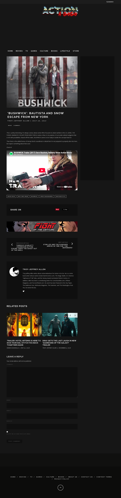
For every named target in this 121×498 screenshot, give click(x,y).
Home (10, 51)
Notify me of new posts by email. (19, 434)
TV (27, 51)
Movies (19, 51)
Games (34, 51)
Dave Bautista (60, 196)
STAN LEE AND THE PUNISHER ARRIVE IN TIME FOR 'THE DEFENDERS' (58, 246)
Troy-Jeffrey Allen (18, 121)
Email (9, 410)
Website (9, 421)
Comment (10, 364)
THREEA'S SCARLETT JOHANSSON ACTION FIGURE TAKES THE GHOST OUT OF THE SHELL (24, 248)
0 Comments (17, 125)
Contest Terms (104, 477)
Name (9, 400)
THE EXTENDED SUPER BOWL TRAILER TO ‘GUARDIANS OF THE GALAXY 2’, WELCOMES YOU (57, 343)
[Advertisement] (60, 33)
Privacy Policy (61, 479)
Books (54, 51)
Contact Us (87, 477)
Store (76, 51)
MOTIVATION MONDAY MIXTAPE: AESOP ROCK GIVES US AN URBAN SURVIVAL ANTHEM (22, 343)
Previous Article (22, 243)
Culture (44, 51)
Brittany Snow (23, 196)
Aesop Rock (11, 196)
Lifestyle (65, 51)
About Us (72, 477)
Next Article (63, 242)
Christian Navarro (46, 196)
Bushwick (34, 196)
